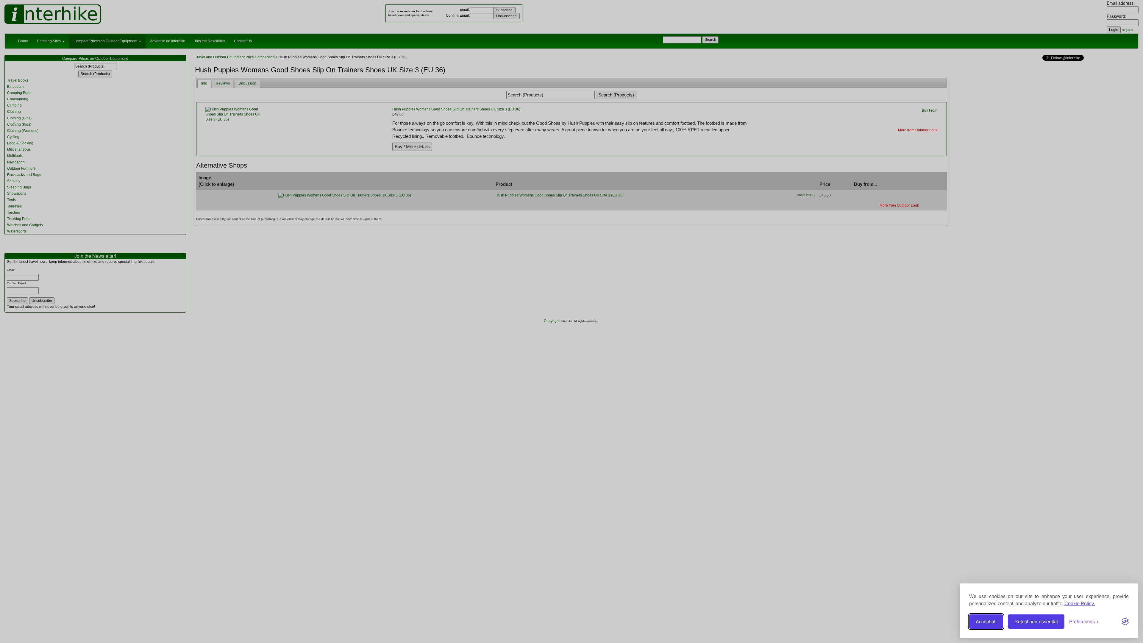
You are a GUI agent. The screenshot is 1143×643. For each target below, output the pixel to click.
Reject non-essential (1036, 621)
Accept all (986, 621)
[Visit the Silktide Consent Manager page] (1125, 621)
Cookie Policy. (1079, 603)
